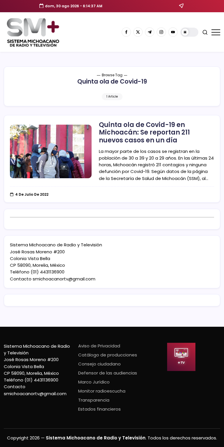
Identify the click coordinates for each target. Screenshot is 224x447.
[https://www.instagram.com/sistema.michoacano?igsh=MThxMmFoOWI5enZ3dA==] (161, 32)
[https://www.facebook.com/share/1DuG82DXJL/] (126, 32)
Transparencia (93, 400)
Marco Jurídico (94, 382)
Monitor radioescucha (101, 391)
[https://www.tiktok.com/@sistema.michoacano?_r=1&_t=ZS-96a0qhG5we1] (149, 32)
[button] (189, 32)
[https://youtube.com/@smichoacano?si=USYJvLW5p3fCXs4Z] (173, 32)
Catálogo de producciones (107, 355)
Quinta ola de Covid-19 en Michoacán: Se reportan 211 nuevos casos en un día (144, 132)
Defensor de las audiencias (107, 373)
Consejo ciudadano (99, 364)
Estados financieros (99, 409)
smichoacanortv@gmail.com (64, 279)
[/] (138, 32)
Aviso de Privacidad (99, 346)
